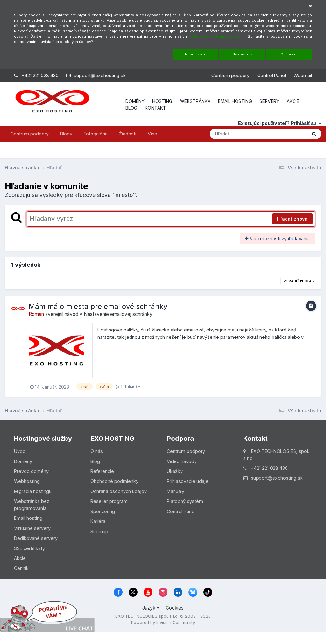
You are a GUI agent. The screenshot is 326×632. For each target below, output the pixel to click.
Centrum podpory (230, 75)
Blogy (66, 133)
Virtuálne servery (32, 528)
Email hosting (28, 518)
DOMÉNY (135, 101)
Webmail (303, 75)
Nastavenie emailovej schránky (118, 314)
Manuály (175, 491)
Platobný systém (185, 501)
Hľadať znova (292, 219)
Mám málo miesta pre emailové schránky (98, 306)
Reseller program (109, 501)
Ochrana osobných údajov (118, 491)
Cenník (21, 568)
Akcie (20, 558)
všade (292, 133)
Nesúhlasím (195, 54)
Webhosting (27, 481)
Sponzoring (102, 511)
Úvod (19, 451)
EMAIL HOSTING (235, 101)
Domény (23, 461)
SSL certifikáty (29, 548)
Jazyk (149, 608)
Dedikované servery (36, 538)
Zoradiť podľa (298, 281)
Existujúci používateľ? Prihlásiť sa (278, 123)
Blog (95, 461)
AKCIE (293, 101)
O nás (96, 451)
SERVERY (269, 101)
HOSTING (162, 101)
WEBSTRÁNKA (195, 101)
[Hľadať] (314, 134)
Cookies (175, 608)
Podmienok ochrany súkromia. (217, 36)
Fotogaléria (96, 133)
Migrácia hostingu (33, 491)
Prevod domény (31, 471)
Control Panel (271, 75)
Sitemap (99, 531)
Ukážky (175, 471)
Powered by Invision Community (163, 622)
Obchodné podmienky (114, 481)
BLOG (131, 108)
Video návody (182, 461)
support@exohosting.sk (100, 75)
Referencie (102, 471)
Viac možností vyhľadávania (279, 238)
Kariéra (97, 521)
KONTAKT (155, 108)
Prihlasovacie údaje (188, 481)
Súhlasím (289, 54)
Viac (152, 133)
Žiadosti (127, 133)
